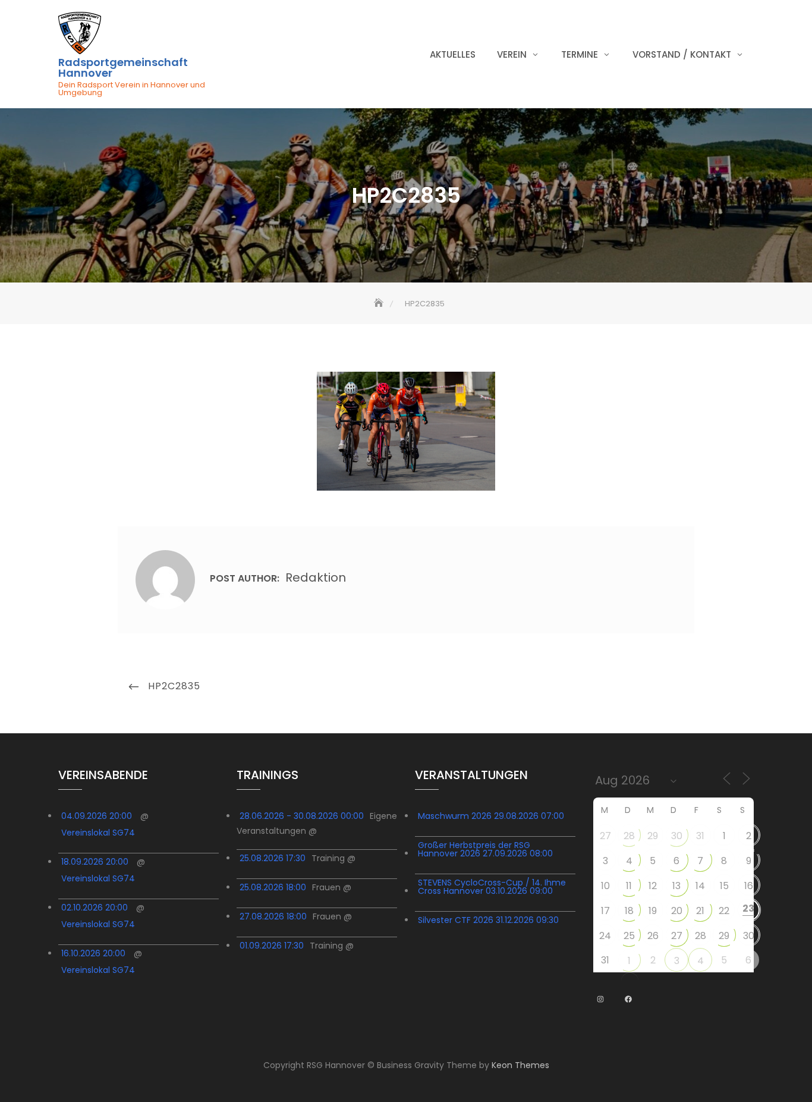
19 (653, 911)
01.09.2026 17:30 (272, 946)
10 (605, 886)
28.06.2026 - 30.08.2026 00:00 (302, 816)
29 (652, 836)
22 (724, 911)
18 (629, 911)
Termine (579, 54)
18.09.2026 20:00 (94, 862)
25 (629, 936)
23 (748, 908)
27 (605, 836)
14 (700, 886)
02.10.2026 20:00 (94, 907)
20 (676, 911)
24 (605, 936)
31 (700, 836)
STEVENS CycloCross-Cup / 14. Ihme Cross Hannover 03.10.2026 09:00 (492, 887)
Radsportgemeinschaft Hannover (123, 68)
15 (724, 886)
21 (700, 911)
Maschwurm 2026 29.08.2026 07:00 (491, 816)
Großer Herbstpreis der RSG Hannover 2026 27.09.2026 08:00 (485, 849)
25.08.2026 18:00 (273, 887)
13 (676, 886)
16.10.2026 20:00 (93, 953)
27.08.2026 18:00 (273, 916)
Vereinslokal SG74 (98, 833)
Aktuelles (453, 54)
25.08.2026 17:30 (273, 858)
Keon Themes (520, 1065)
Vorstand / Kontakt (681, 54)
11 (629, 886)
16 (748, 886)
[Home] (380, 303)
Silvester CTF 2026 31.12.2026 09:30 (488, 920)
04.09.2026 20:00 (96, 816)
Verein (512, 54)
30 (676, 836)
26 (653, 936)
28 (629, 836)
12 (653, 886)
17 (605, 911)
